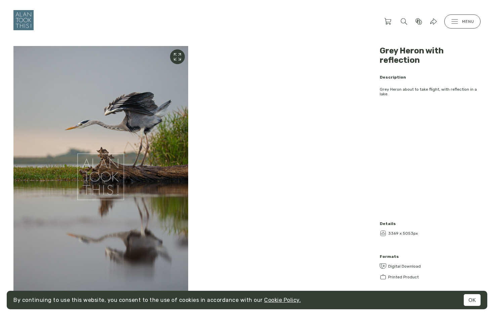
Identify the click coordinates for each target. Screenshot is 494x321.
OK (472, 300)
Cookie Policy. (282, 300)
